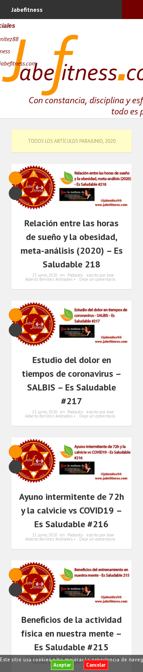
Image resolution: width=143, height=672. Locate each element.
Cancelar (96, 665)
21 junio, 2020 (45, 411)
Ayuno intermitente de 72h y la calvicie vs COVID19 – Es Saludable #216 (71, 510)
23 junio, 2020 (45, 275)
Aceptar (62, 665)
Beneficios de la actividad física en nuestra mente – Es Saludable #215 (71, 633)
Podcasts (75, 275)
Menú (132, 9)
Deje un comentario (97, 279)
